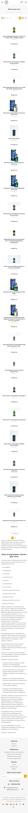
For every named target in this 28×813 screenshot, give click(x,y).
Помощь (14, 762)
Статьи (14, 764)
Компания (14, 741)
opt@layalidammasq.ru (12, 789)
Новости (14, 743)
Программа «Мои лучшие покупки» (14, 752)
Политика (14, 746)
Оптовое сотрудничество (14, 758)
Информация (14, 749)
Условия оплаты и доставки (14, 754)
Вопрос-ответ (14, 766)
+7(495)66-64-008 (15, 784)
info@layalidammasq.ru (12, 787)
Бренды (14, 769)
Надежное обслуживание (14, 756)
